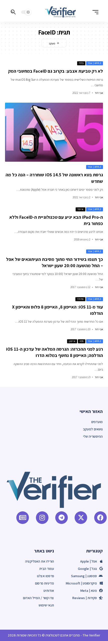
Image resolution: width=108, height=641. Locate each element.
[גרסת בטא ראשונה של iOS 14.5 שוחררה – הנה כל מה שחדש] (54, 132)
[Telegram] (61, 517)
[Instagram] (42, 517)
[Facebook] (100, 517)
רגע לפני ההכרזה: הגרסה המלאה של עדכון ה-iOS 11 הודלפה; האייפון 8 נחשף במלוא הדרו (54, 352)
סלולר (80, 299)
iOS (82, 341)
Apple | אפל (94, 63)
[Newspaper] (22, 517)
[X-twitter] (81, 517)
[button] (94, 12)
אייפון (72, 341)
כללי (81, 63)
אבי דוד (99, 93)
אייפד (80, 209)
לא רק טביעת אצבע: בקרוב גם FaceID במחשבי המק (55, 71)
